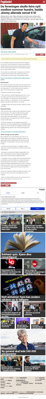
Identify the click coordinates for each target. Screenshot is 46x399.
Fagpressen (15, 392)
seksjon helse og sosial (11, 182)
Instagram (18, 384)
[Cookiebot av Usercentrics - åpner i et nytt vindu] (40, 190)
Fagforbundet (23, 377)
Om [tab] (38, 192)
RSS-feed (39, 383)
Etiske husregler (10, 393)
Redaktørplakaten (31, 392)
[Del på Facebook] (37, 55)
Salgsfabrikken (24, 382)
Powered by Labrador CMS (23, 397)
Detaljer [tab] (23, 192)
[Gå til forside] (6, 2)
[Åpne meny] (44, 2)
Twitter (31, 383)
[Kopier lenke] (44, 55)
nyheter (2, 182)
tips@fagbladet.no (20, 380)
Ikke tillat (8, 208)
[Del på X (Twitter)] (39, 55)
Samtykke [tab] (8, 192)
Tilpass (22, 208)
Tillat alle (37, 208)
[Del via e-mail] (42, 55)
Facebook (25, 383)
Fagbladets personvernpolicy (26, 393)
